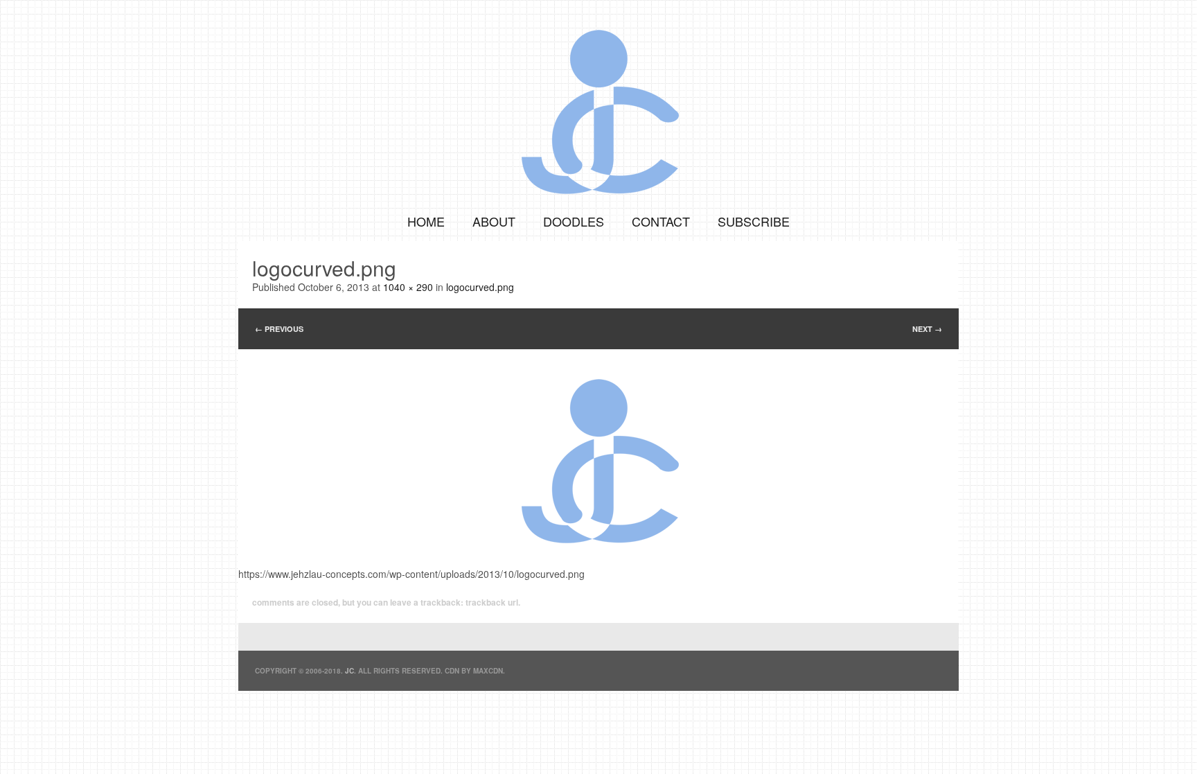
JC (349, 671)
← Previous (279, 329)
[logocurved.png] (598, 449)
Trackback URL (492, 602)
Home (426, 221)
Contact (661, 221)
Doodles (573, 221)
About (493, 221)
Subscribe (754, 221)
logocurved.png (480, 287)
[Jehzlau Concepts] (598, 100)
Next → (927, 329)
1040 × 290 (408, 287)
